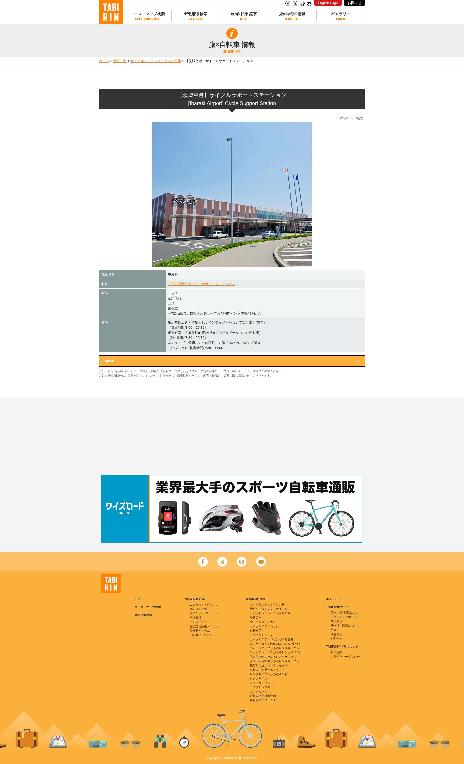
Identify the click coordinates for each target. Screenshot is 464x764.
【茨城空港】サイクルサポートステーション (201, 284)
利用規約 (336, 652)
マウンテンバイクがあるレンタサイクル (276, 652)
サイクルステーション (264, 626)
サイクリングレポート (203, 613)
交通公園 (255, 617)
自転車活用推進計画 (263, 696)
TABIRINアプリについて (342, 646)
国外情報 (195, 617)
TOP (138, 599)
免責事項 (336, 621)
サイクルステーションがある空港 (155, 61)
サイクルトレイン (261, 635)
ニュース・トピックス (203, 604)
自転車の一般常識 (201, 635)
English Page (328, 3)
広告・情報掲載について (346, 612)
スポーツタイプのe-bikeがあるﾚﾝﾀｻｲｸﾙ (275, 643)
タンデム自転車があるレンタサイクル (274, 661)
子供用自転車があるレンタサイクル (273, 656)
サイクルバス (258, 691)
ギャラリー (340, 14)
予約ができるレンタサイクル (269, 609)
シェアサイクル (260, 683)
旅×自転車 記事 (244, 14)
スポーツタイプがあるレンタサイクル (274, 648)
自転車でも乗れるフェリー (267, 669)
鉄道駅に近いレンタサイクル (269, 665)
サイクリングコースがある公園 (270, 613)
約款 (333, 630)
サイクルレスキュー (263, 687)
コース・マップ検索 (147, 14)
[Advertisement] (232, 436)
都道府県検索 (195, 14)
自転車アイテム (199, 630)
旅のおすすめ (198, 609)
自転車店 (255, 630)
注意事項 (336, 634)
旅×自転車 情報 (292, 14)
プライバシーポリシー (345, 617)
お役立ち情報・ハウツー (205, 626)
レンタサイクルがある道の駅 (269, 674)
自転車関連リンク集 (263, 700)
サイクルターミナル (263, 622)
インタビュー (198, 622)
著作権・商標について (345, 625)
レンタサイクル (260, 678)
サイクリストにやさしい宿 (267, 604)
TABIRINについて (337, 607)
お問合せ (354, 3)
